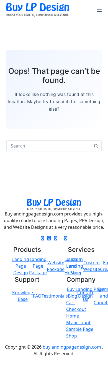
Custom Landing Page (74, 266)
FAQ (37, 296)
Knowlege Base (22, 296)
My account (78, 322)
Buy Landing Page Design (85, 292)
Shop (71, 336)
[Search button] (96, 145)
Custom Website (91, 266)
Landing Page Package (38, 266)
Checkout (76, 309)
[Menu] (99, 9)
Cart (70, 303)
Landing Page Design (20, 266)
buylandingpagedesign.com (72, 347)
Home (72, 316)
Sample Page (79, 329)
